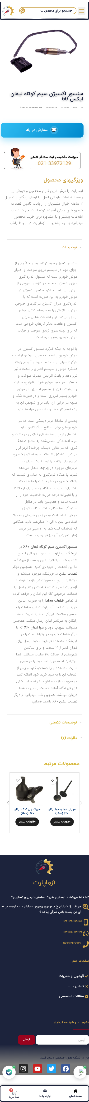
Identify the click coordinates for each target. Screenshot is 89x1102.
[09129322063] (86, 922)
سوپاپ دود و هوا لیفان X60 (44, 627)
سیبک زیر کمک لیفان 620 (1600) (27, 811)
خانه (81, 107)
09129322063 (72, 921)
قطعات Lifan (54, 600)
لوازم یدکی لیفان (64, 107)
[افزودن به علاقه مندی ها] (52, 780)
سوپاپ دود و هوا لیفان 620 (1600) (62, 811)
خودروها (75, 107)
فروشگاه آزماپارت (65, 553)
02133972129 (72, 932)
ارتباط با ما (45, 1096)
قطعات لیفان (68, 574)
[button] (81, 11)
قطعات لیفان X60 (64, 701)
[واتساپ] (80, 1072)
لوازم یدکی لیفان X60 (51, 107)
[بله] (9, 1072)
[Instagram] (23, 1068)
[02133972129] (86, 933)
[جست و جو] (22, 10)
